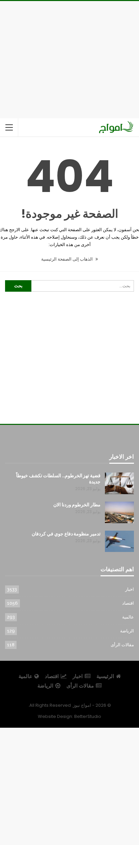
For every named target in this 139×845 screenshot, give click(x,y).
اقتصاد (128, 603)
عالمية (128, 617)
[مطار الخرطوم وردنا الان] (119, 512)
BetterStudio (87, 716)
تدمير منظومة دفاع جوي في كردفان (66, 533)
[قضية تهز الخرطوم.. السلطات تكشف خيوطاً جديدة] (119, 483)
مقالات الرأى (122, 644)
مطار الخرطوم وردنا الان (77, 504)
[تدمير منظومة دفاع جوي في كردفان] (119, 541)
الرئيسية (105, 676)
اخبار (129, 589)
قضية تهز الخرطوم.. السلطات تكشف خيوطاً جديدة (58, 478)
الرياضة (127, 630)
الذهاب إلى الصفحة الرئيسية (67, 259)
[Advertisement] (69, 58)
